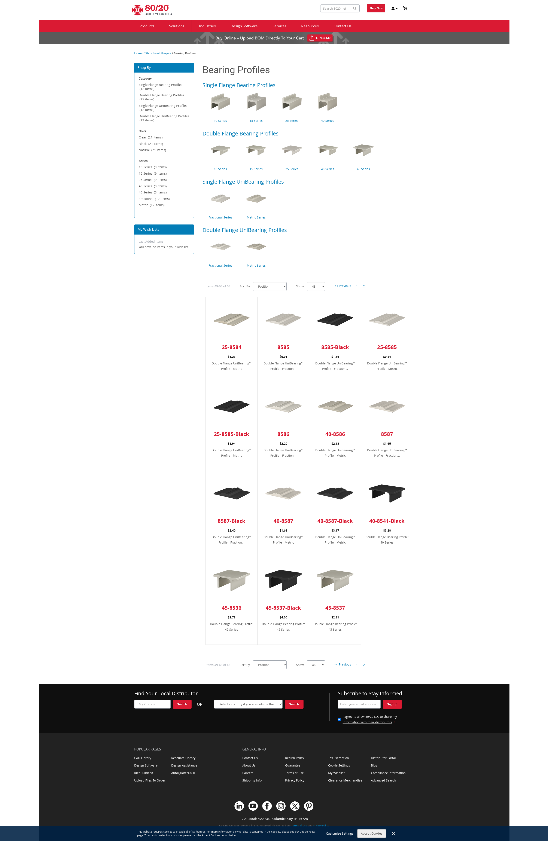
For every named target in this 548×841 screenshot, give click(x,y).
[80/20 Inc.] (150, 10)
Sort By (245, 286)
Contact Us (250, 758)
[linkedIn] (239, 806)
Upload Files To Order (149, 780)
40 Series (153, 186)
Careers (247, 773)
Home (138, 53)
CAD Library (142, 758)
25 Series (153, 179)
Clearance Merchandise (345, 780)
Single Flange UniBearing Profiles (163, 107)
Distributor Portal (383, 758)
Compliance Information (388, 773)
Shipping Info (252, 780)
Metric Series (256, 217)
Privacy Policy (294, 780)
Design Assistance (184, 765)
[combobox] (340, 8)
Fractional (154, 198)
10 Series (153, 167)
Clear (150, 137)
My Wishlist (336, 773)
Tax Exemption (338, 758)
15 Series (153, 173)
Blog (374, 765)
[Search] (354, 8)
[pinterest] (309, 806)
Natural (152, 150)
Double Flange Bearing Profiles (161, 97)
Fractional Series (220, 217)
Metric (151, 205)
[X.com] (295, 806)
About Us (248, 765)
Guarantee (292, 765)
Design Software (146, 765)
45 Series (153, 192)
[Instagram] (281, 806)
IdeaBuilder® (143, 773)
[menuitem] (147, 26)
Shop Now (376, 8)
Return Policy (294, 758)
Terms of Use (294, 773)
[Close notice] (393, 833)
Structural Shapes (158, 53)
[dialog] (274, 833)
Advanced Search (383, 780)
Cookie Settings (339, 765)
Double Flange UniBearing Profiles (164, 118)
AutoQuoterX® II (183, 773)
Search (182, 704)
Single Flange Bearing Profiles (160, 86)
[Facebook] (267, 806)
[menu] (274, 26)
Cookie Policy (307, 831)
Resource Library (183, 758)
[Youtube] (253, 806)
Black (151, 143)
